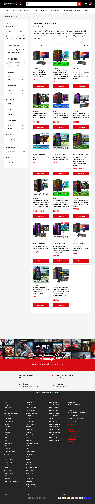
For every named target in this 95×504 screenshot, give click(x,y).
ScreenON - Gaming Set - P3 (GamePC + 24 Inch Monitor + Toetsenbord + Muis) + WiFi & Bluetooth (80, 203)
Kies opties (81, 173)
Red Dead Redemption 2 (33, 443)
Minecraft (29, 418)
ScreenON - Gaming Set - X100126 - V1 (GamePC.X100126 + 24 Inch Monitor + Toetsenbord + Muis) (41, 290)
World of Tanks (30, 484)
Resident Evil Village (32, 446)
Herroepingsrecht (73, 434)
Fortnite (6, 468)
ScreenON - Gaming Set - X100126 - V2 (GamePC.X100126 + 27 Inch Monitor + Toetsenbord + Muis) (60, 156)
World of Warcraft (31, 487)
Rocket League (30, 451)
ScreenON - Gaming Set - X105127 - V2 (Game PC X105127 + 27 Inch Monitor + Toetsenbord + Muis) (40, 73)
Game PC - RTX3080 (54, 424)
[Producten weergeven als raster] (84, 45)
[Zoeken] (79, 4)
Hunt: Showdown (31, 407)
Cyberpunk (7, 432)
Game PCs (7, 10)
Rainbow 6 (29, 440)
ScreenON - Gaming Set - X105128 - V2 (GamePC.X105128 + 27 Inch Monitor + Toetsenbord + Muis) (40, 245)
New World (29, 426)
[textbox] (10, 31)
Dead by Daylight (8, 435)
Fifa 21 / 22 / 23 (8, 459)
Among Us (7, 405)
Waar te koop (72, 424)
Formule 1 (6, 465)
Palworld (28, 432)
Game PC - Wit (53, 435)
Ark (5, 410)
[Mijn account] (86, 4)
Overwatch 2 (29, 429)
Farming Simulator (9, 457)
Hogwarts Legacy (31, 410)
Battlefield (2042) (9, 421)
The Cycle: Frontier (31, 468)
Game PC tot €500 (54, 402)
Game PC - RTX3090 (54, 426)
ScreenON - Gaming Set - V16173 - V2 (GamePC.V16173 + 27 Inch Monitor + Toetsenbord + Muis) (61, 116)
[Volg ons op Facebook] (29, 498)
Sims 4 (28, 459)
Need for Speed (30, 424)
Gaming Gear (68, 10)
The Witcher (29, 470)
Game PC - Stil (53, 437)
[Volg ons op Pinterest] (36, 498)
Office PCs (16, 10)
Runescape (29, 454)
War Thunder (29, 478)
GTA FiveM (7, 478)
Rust (27, 457)
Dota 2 (5, 446)
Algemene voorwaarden (75, 431)
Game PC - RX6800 (54, 407)
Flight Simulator (8, 462)
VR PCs (36, 10)
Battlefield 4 (7, 416)
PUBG (27, 437)
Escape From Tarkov (9, 451)
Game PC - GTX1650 (54, 413)
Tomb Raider (29, 473)
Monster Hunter (30, 421)
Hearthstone (29, 405)
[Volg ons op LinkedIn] (43, 498)
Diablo (5, 440)
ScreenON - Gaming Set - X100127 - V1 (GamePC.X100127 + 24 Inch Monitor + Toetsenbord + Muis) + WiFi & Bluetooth (81, 246)
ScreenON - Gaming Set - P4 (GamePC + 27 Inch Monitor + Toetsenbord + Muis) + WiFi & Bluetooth (40, 116)
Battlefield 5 (7, 418)
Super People (30, 465)
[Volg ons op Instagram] (33, 498)
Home (5, 16)
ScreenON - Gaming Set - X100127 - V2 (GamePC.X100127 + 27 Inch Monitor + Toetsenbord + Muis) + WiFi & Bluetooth (81, 74)
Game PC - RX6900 (54, 410)
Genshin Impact (8, 473)
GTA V (5, 476)
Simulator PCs (55, 10)
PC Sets (26, 10)
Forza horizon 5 (8, 470)
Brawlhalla (6, 424)
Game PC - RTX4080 (54, 429)
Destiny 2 (6, 437)
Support (77, 10)
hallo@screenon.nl (78, 410)
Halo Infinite (29, 402)
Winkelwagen (40, 86)
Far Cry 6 (6, 454)
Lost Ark (28, 416)
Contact (85, 10)
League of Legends (31, 413)
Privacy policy (72, 438)
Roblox (28, 448)
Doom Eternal (8, 443)
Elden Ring (7, 448)
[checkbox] (16, 50)
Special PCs (44, 10)
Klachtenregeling (73, 436)
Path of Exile (29, 435)
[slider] (7, 36)
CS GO (5, 429)
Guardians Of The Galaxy (11, 481)
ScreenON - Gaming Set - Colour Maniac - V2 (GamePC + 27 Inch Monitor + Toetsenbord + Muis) (81, 116)
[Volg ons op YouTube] (40, 498)
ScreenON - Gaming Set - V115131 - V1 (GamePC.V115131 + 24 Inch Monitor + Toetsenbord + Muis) (41, 156)
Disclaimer (71, 441)
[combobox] (51, 4)
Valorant (28, 476)
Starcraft (28, 462)
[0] (90, 4)
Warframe (29, 481)
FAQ (69, 426)
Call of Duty (7, 426)
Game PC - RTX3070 (54, 421)
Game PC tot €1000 (54, 405)
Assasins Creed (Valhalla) (11, 413)
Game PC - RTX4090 (54, 432)
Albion (5, 402)
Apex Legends (8, 407)
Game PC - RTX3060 (54, 416)
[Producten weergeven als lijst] (87, 45)
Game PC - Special (54, 440)
